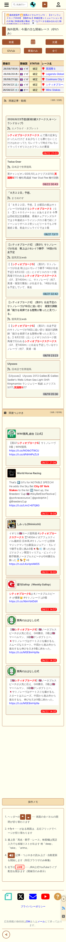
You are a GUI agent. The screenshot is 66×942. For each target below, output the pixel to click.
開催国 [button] (23, 63)
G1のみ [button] (11, 50)
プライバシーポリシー (33, 906)
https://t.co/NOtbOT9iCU (24, 450)
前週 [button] (11, 42)
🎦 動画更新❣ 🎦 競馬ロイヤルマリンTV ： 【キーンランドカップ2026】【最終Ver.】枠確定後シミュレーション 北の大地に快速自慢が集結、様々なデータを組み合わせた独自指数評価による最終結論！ (34, 19)
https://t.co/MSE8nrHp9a (24, 652)
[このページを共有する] (6, 934)
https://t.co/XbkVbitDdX (23, 601)
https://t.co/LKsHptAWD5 (24, 563)
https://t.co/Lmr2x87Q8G (24, 505)
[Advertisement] (33, 762)
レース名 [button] (47, 63)
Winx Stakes (53, 89)
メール (41, 921)
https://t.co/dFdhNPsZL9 (24, 454)
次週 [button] (54, 42)
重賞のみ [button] (33, 50)
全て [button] (54, 50)
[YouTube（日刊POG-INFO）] (45, 896)
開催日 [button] (6, 63)
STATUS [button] (34, 63)
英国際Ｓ (51, 68)
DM (28, 921)
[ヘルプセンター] (57, 896)
